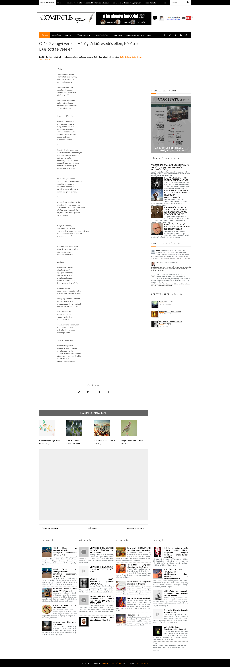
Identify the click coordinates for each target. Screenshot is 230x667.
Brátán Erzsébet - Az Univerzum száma (65, 606)
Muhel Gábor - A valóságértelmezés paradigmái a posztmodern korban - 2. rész (65, 551)
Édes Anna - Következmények (170, 311)
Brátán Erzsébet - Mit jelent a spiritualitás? (176, 179)
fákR (157, 263)
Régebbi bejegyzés (136, 528)
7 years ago (186, 258)
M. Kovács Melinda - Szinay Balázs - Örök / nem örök (65, 590)
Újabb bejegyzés (50, 528)
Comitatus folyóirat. (112, 663)
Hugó (158, 250)
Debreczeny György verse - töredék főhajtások (129, 3)
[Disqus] (93, 484)
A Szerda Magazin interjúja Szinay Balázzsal (175, 611)
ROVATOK (68, 35)
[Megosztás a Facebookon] (108, 392)
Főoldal (93, 528)
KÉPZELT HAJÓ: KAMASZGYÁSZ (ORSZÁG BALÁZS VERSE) (102, 581)
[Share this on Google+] (88, 392)
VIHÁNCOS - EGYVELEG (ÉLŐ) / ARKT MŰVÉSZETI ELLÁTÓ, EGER (102, 569)
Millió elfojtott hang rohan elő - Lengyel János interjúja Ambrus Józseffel (175, 593)
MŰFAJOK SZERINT (83, 35)
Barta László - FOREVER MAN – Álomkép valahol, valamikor (139, 549)
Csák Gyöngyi (126, 57)
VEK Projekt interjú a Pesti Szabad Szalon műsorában (102, 619)
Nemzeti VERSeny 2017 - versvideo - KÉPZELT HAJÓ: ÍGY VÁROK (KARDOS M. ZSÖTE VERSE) (102, 599)
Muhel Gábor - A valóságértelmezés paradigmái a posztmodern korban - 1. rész (65, 572)
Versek (48, 59)
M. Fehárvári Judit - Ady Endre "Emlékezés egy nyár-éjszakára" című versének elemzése (176, 210)
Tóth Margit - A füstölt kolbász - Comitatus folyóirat (166, 258)
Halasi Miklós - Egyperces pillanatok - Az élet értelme (139, 566)
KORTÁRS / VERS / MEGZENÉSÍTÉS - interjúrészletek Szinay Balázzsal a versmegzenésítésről (175, 574)
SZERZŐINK (56, 35)
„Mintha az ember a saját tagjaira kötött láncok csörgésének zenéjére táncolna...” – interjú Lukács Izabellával (175, 552)
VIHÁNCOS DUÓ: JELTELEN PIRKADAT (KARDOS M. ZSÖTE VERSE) (102, 550)
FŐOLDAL (44, 35)
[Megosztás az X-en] (78, 392)
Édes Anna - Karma (166, 302)
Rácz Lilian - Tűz (133, 615)
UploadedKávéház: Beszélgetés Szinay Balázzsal (175, 628)
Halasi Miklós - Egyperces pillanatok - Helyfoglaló (139, 582)
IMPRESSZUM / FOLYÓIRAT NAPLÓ (138, 35)
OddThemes (142, 663)
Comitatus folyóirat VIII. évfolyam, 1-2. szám (81, 3)
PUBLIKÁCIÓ (117, 35)
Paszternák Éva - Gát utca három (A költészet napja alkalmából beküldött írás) (170, 167)
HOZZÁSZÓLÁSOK (102, 35)
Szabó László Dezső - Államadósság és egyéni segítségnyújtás (177, 226)
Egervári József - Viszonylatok (138, 598)
